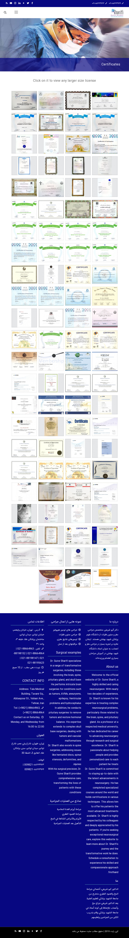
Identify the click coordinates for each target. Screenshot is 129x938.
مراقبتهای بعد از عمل (67, 644)
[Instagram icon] (15, 3)
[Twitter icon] (28, 3)
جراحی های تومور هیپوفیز (65, 630)
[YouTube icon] (23, 3)
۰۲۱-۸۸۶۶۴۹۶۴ (115, 3)
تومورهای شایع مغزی (67, 639)
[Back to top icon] (114, 931)
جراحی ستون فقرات (68, 635)
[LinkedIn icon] (19, 3)
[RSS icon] (6, 3)
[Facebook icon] (32, 3)
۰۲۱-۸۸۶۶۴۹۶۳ (98, 3)
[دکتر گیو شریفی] (117, 12)
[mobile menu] (16, 12)
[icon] (11, 3)
